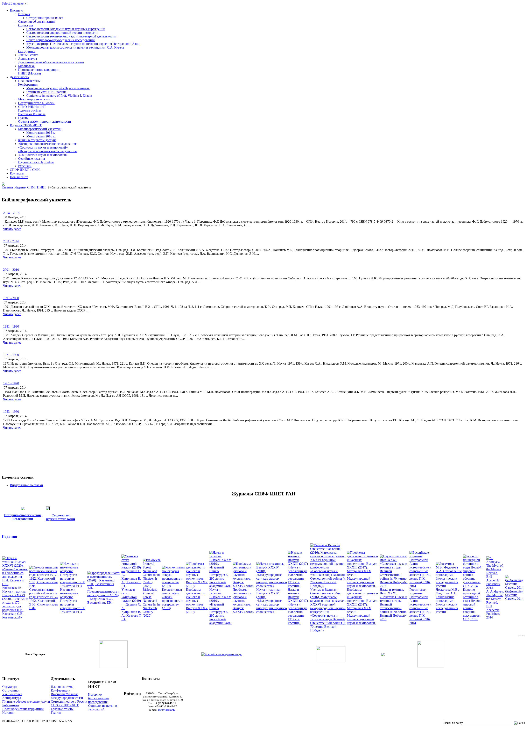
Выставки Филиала (31, 114)
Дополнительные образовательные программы (51, 62)
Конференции (28, 84)
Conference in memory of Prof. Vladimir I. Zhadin (59, 95)
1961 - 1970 (11, 383)
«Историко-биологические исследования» (47, 143)
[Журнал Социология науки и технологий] (48, 509)
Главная (7, 187)
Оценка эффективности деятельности (44, 121)
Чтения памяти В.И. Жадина (46, 92)
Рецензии (24, 166)
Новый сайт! (19, 177)
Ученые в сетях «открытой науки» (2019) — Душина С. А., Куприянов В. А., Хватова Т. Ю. (131, 604)
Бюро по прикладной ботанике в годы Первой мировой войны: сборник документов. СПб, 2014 (472, 604)
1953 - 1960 (11, 411)
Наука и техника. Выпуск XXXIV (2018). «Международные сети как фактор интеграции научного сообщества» (271, 601)
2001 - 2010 (11, 269)
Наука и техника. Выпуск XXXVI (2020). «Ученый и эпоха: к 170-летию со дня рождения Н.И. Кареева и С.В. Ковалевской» (15, 604)
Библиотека (26, 66)
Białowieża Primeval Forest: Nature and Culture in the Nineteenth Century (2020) (151, 602)
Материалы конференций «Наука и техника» (58, 88)
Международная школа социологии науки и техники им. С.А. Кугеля (75, 47)
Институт (16, 10)
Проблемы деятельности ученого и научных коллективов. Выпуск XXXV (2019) (197, 601)
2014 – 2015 (11, 213)
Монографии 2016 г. (40, 136)
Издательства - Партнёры (36, 162)
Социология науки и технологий (102, 707)
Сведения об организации (36, 21)
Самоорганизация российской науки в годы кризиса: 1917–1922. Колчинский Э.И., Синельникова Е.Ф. (43, 599)
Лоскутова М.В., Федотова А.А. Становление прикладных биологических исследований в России (447, 601)
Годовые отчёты (29, 110)
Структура (25, 25)
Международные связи (34, 99)
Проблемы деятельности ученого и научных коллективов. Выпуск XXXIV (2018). (243, 601)
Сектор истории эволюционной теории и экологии (62, 32)
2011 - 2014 (11, 241)
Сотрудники (26, 51)
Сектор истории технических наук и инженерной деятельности (71, 36)
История (24, 14)
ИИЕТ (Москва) (29, 73)
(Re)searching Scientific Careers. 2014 (514, 594)
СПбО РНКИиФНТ (32, 106)
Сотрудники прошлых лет (44, 18)
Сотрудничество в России (36, 103)
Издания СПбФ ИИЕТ (26, 125)
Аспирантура (27, 58)
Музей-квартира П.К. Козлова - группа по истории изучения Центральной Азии (83, 43)
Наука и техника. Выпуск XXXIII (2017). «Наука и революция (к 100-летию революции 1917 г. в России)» (298, 606)
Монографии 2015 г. (40, 132)
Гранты (23, 118)
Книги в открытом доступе (37, 140)
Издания (9, 536)
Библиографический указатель (39, 129)
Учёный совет (28, 55)
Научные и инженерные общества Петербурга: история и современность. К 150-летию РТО (72, 601)
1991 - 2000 (11, 298)
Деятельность (19, 77)
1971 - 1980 (11, 355)
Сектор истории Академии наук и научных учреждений (65, 29)
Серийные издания (31, 158)
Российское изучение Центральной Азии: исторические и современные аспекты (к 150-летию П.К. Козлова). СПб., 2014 (420, 606)
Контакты (17, 173)
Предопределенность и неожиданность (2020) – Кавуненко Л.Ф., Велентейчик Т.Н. (103, 597)
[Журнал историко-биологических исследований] (22, 509)
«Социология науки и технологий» (43, 147)
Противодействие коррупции (38, 69)
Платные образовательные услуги (26, 701)
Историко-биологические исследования (98, 698)
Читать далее (12, 229)
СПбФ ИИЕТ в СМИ (25, 169)
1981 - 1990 (11, 326)
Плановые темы (29, 81)
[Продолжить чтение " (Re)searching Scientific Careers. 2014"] (515, 587)
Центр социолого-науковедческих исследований (60, 40)
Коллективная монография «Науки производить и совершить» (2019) (172, 599)
